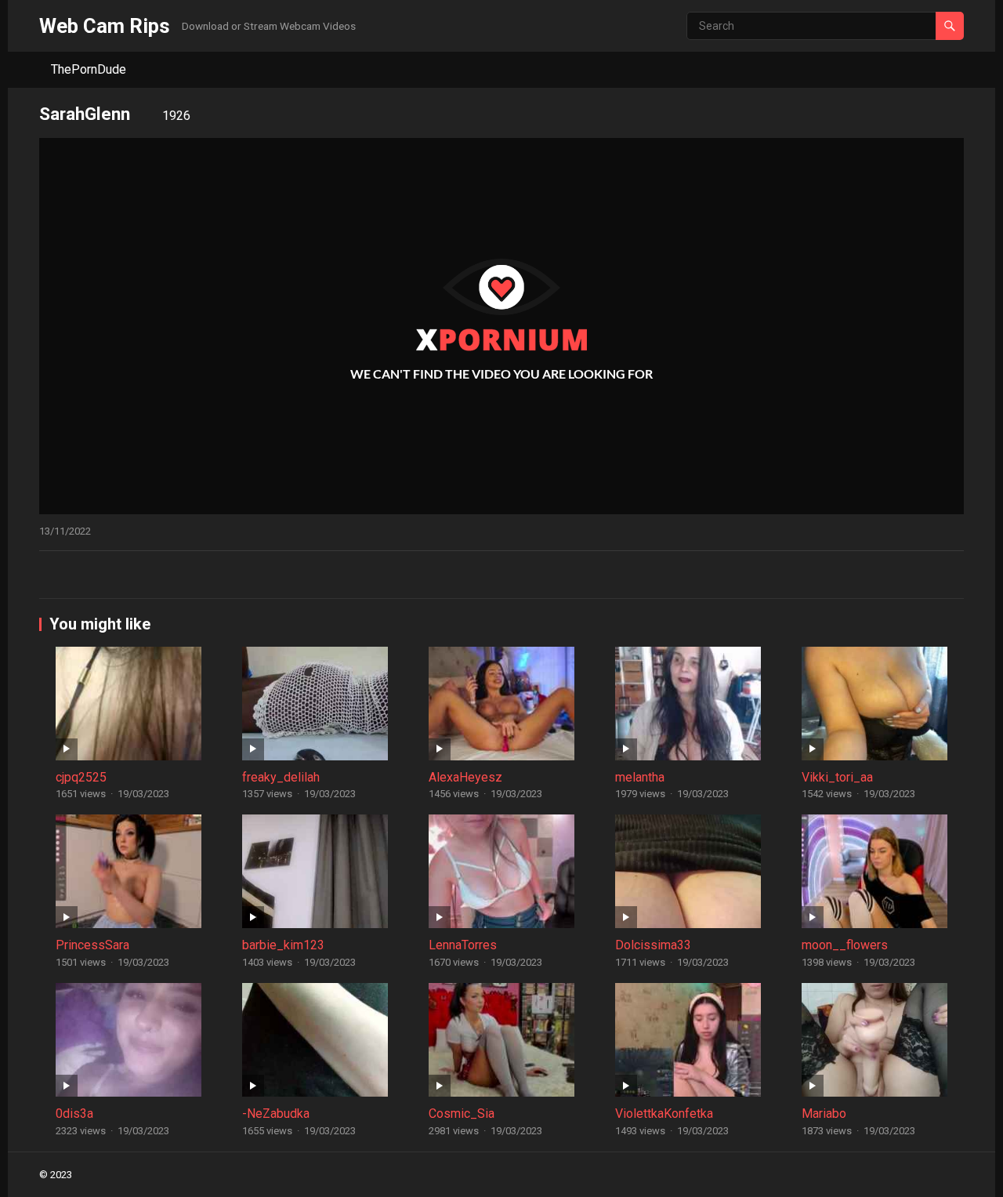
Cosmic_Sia (461, 1113)
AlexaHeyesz (465, 777)
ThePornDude (88, 69)
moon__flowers (845, 945)
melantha (639, 777)
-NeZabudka (276, 1113)
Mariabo (824, 1113)
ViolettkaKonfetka (664, 1113)
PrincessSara (92, 945)
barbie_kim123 (283, 945)
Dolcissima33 (653, 945)
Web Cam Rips (104, 26)
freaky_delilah (281, 777)
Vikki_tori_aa (837, 777)
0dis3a (74, 1113)
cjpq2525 (81, 777)
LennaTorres (463, 945)
